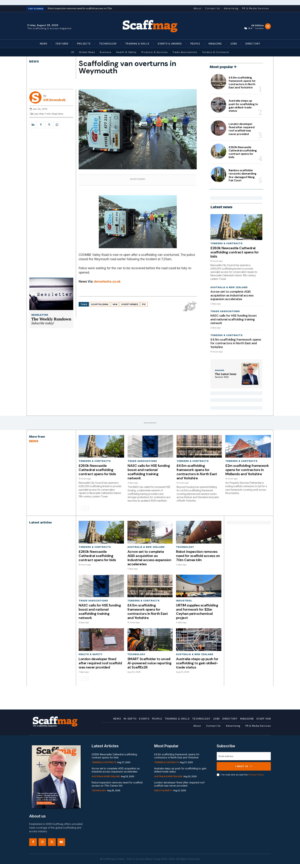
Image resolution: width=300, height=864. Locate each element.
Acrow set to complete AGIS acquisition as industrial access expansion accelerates (231, 295)
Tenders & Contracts (226, 243)
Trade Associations (225, 311)
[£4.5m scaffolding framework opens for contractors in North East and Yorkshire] (218, 81)
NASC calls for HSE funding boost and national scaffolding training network (233, 319)
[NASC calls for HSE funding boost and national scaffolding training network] (150, 446)
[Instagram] (42, 842)
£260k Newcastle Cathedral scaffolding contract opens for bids (243, 152)
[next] (138, 9)
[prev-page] (81, 508)
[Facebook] (40, 124)
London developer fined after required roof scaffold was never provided (241, 129)
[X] (48, 124)
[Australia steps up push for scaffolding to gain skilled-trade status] (218, 104)
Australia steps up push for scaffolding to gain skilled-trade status (243, 106)
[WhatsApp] (56, 124)
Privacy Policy (255, 774)
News (34, 61)
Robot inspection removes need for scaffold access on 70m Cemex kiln (198, 555)
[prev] (132, 9)
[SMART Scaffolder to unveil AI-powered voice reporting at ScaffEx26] (150, 639)
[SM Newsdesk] (36, 97)
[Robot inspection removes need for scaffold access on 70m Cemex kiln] (198, 532)
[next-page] (86, 508)
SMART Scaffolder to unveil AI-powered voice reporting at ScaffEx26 (149, 663)
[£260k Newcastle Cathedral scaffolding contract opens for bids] (218, 151)
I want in (241, 766)
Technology (185, 547)
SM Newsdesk (54, 100)
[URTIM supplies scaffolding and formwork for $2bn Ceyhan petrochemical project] (198, 586)
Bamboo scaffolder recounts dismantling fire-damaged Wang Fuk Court (242, 175)
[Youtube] (61, 842)
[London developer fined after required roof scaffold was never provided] (218, 128)
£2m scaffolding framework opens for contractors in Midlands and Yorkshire (247, 469)
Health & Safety (90, 654)
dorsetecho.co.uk (107, 281)
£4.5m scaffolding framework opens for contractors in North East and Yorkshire (242, 82)
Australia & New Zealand (229, 287)
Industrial (184, 601)
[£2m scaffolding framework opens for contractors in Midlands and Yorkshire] (248, 446)
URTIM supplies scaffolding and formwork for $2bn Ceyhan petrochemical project (197, 611)
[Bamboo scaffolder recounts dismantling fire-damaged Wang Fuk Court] (218, 174)
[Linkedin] (32, 124)
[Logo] (150, 25)
